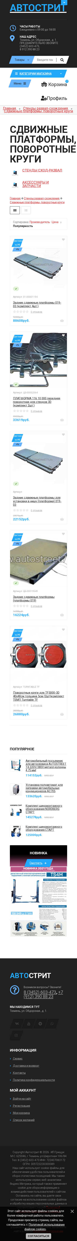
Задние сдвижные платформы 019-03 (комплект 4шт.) (37, 304)
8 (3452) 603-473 (40, 992)
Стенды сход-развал (42, 170)
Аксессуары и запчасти (35, 184)
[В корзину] (62, 320)
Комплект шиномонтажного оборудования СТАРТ (44, 828)
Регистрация (21, 1105)
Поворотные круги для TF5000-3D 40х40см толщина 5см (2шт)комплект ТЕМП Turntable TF (38, 696)
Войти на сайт (21, 1098)
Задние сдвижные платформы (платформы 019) (33, 598)
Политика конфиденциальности (33, 1080)
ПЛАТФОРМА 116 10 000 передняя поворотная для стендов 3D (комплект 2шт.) (36, 402)
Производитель (40, 222)
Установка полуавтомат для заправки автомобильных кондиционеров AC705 (44, 788)
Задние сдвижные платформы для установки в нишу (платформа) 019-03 (37, 501)
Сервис (17, 1058)
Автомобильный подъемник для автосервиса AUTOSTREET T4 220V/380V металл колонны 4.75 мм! (46, 765)
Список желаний (23, 1120)
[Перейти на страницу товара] (38, 264)
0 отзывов (36, 311)
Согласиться (38, 1236)
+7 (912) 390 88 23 (43, 994)
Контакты (19, 1072)
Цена (55, 222)
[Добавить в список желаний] (63, 239)
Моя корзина (21, 1112)
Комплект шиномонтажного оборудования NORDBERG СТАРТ (44, 809)
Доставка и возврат (25, 1065)
